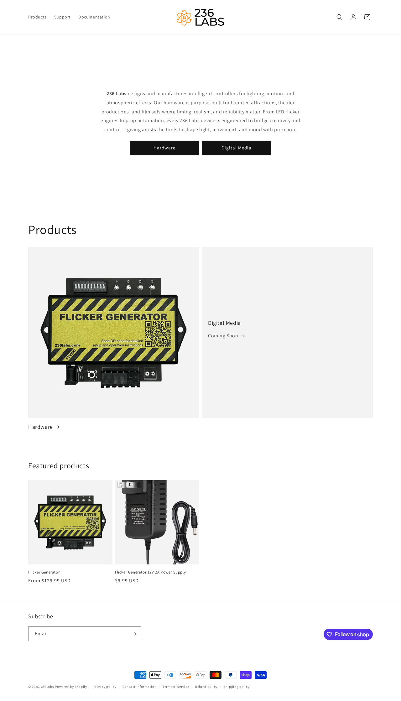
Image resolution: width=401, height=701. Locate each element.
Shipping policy (237, 686)
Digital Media (236, 148)
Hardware (164, 148)
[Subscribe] (134, 633)
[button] (339, 17)
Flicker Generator (44, 572)
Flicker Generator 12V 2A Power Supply (150, 572)
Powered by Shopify (71, 686)
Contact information (139, 686)
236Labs (47, 686)
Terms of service (176, 686)
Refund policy (206, 686)
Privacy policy (105, 686)
